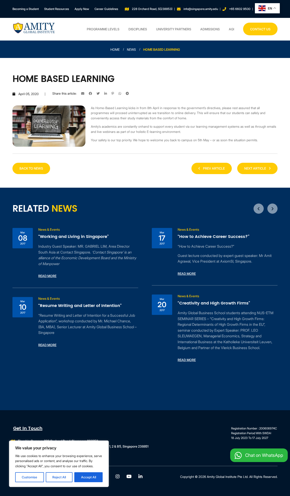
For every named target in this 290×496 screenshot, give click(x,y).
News (131, 49)
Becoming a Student (25, 9)
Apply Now (82, 9)
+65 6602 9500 (239, 9)
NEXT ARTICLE (255, 168)
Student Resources (56, 9)
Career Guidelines (106, 9)
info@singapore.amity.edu (201, 9)
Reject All (59, 477)
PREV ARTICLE (213, 168)
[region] (59, 464)
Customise (29, 477)
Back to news (31, 168)
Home (115, 49)
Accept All (88, 477)
